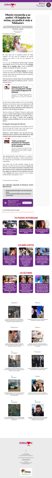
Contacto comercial (26, 459)
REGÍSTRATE (47, 1)
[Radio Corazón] (10, 5)
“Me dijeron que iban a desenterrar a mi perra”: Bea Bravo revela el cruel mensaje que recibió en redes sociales (14, 369)
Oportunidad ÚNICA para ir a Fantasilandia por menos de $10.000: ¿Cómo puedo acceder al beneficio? (14, 418)
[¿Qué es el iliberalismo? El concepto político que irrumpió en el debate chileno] (38, 361)
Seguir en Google (27, 202)
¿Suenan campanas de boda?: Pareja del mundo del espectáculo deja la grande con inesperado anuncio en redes (14, 345)
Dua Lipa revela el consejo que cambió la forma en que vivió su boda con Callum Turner (38, 393)
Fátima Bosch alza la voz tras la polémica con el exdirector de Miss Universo (38, 320)
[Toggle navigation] (2, 9)
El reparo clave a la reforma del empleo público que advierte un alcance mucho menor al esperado (37, 345)
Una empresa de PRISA (26, 471)
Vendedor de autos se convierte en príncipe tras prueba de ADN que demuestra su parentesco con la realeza (37, 418)
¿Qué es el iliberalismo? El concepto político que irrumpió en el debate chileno (38, 369)
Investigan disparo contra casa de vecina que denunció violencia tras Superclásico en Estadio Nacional (14, 394)
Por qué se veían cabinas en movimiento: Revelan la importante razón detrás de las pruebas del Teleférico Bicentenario (14, 320)
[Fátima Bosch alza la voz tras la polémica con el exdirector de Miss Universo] (38, 312)
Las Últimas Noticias (20, 71)
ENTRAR (41, 1)
